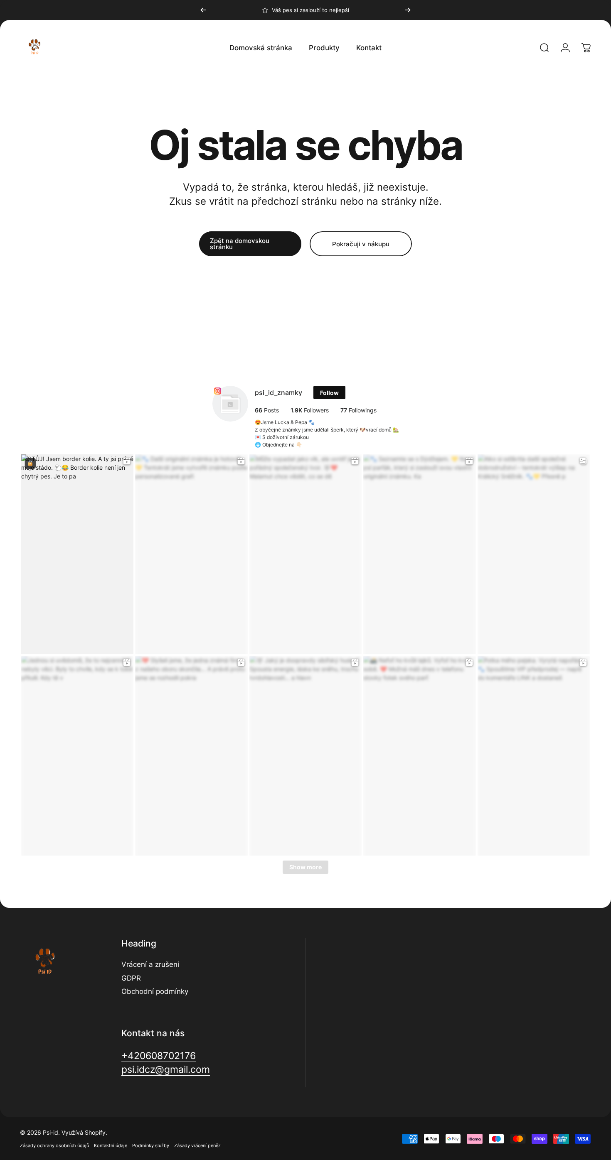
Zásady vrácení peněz (197, 1145)
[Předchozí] (203, 10)
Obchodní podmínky (154, 991)
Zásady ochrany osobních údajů (54, 1145)
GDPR (131, 978)
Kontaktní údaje (110, 1145)
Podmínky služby (150, 1145)
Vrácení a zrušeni (150, 964)
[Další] (408, 10)
